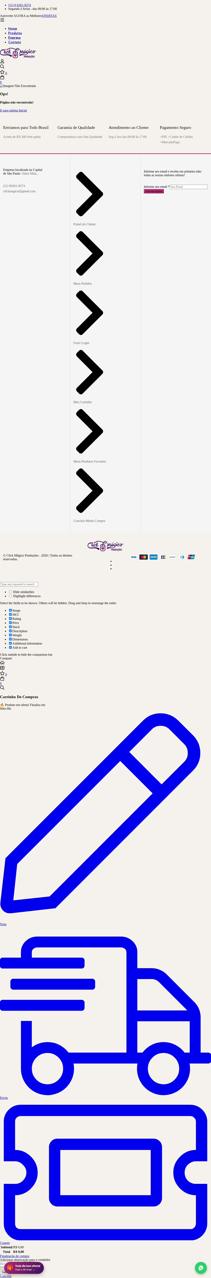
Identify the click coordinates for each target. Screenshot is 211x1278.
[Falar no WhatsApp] (201, 1268)
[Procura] (105, 67)
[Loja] (105, 668)
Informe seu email (157, 186)
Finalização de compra (14, 1256)
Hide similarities (23, 592)
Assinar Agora (153, 191)
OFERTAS (49, 16)
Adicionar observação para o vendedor (25, 1260)
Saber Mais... (30, 173)
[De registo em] (2, 62)
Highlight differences (26, 596)
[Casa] (105, 663)
